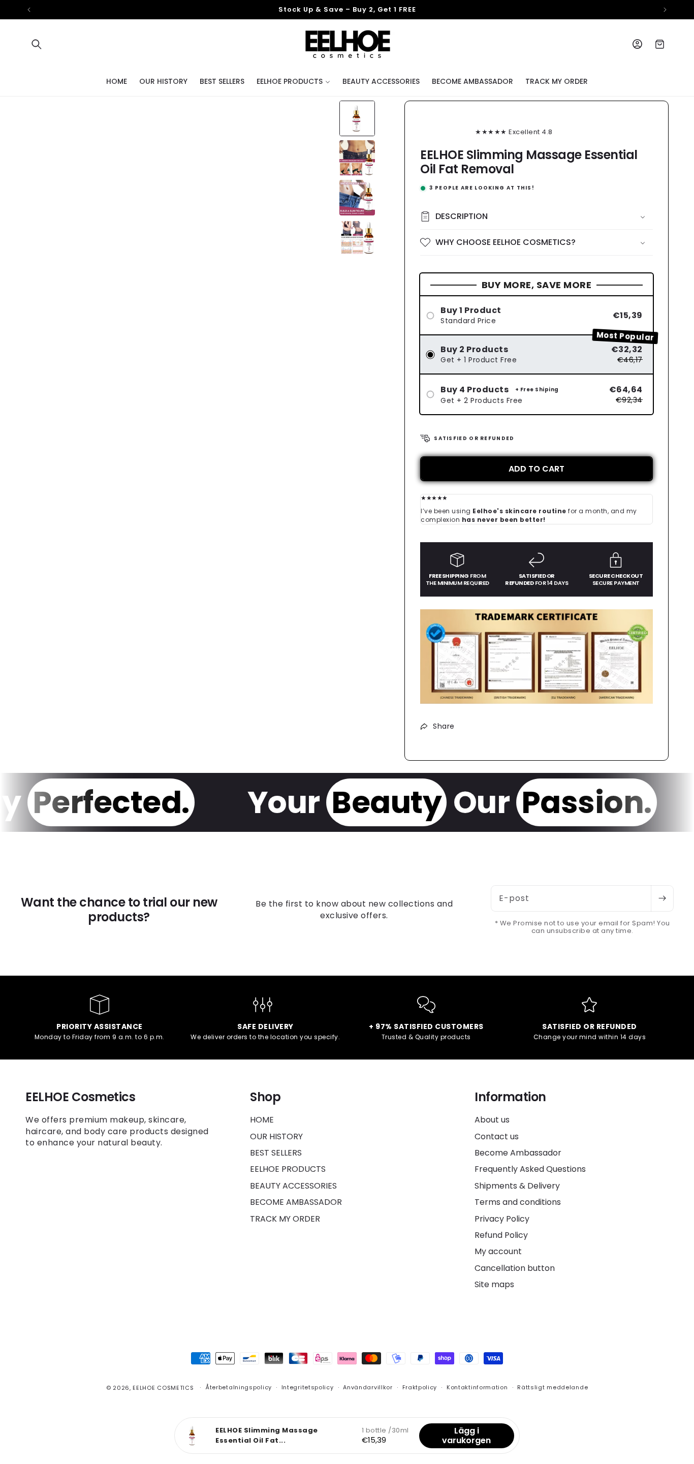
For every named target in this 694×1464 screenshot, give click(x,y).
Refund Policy (501, 1235)
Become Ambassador (518, 1153)
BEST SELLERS (276, 1153)
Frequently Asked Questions (530, 1169)
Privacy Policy (502, 1219)
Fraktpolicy (419, 1387)
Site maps (494, 1284)
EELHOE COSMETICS (163, 1388)
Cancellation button (515, 1268)
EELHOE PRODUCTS (288, 1169)
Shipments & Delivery (517, 1186)
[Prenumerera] (662, 898)
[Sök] (36, 44)
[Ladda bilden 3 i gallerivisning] (357, 197)
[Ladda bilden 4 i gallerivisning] (357, 237)
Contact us (497, 1136)
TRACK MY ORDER (285, 1219)
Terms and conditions (518, 1202)
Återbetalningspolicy (238, 1387)
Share (444, 726)
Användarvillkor (368, 1387)
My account (498, 1251)
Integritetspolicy (307, 1387)
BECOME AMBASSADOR (296, 1202)
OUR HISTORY (276, 1136)
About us (492, 1120)
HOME (262, 1120)
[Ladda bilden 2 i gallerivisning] (357, 158)
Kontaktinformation (477, 1387)
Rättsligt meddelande (552, 1387)
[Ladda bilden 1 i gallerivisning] (357, 118)
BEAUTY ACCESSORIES (293, 1186)
